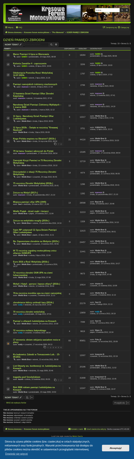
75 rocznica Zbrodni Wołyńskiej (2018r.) (33, 183)
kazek (20, 379)
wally (20, 305)
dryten (98, 284)
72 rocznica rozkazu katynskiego (29, 330)
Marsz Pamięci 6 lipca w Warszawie (31, 54)
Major (97, 330)
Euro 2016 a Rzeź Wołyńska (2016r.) (31, 262)
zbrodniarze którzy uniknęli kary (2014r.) (33, 302)
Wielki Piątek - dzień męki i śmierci (31, 211)
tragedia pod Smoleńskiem (26, 377)
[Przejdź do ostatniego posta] (102, 54)
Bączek (98, 202)
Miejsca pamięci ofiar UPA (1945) (29, 202)
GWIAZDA (99, 127)
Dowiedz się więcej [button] (16, 453)
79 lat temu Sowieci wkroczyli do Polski (33, 151)
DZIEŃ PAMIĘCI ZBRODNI (24, 40)
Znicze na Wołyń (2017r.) (25, 192)
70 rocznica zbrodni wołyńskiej (29, 312)
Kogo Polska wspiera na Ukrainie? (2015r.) (34, 138)
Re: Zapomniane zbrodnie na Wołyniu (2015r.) (36, 241)
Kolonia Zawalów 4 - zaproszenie (29, 63)
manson (25, 87)
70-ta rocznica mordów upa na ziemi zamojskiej (37, 293)
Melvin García (77, 436)
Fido (97, 339)
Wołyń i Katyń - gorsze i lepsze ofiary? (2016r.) (36, 284)
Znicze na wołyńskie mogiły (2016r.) (31, 220)
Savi (20, 204)
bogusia (98, 354)
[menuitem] (19, 27)
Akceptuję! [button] (116, 448)
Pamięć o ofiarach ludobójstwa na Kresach (34, 321)
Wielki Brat (26, 121)
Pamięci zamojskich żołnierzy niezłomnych (35, 84)
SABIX (24, 57)
